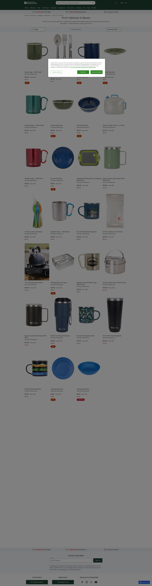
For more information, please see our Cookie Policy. (83, 67)
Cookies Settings (56, 72)
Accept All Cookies (96, 72)
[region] (76, 68)
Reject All (83, 72)
